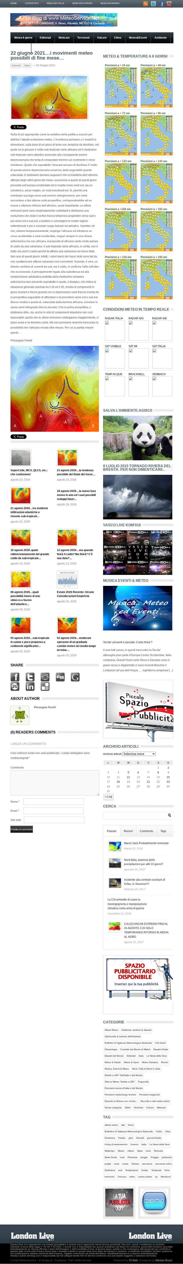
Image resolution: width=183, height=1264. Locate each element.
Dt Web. (134, 1260)
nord (122, 1157)
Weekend (166, 1176)
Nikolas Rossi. (164, 1260)
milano (130, 1151)
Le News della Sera (157, 1056)
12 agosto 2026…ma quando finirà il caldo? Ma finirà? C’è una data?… (75, 554)
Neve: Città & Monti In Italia (146, 1069)
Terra (166, 1170)
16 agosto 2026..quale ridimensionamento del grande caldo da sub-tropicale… (29, 554)
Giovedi (140, 1138)
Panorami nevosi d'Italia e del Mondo (124, 1088)
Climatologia (111, 1049)
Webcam (64, 37)
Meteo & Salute (113, 1062)
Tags (163, 831)
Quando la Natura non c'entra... (121, 1101)
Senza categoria (113, 1107)
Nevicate (158, 1151)
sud (120, 1170)
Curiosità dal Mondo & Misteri (135, 1049)
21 (148, 781)
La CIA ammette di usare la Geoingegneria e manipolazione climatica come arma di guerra (127, 904)
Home (13, 3)
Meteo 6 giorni (23, 37)
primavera (167, 1157)
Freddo (121, 1138)
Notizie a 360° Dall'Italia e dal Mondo (124, 1075)
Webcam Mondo (110, 3)
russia (125, 1164)
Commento (17, 767)
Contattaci (32, 3)
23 (168, 781)
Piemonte (132, 1157)
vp (156, 1176)
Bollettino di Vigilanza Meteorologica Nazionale (129, 1131)
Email (14, 810)
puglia (108, 1164)
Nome (15, 801)
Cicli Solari (160, 1043)
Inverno (134, 1144)
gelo (131, 1138)
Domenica (110, 1138)
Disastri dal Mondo (114, 1056)
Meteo (121, 1151)
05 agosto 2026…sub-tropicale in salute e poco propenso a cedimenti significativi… (29, 642)
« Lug (108, 796)
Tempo (144, 1170)
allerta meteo (111, 1125)
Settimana (110, 1170)
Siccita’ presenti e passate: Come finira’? (127, 642)
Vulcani (101, 37)
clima (167, 1131)
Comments (146, 831)
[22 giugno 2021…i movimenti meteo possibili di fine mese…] (49, 118)
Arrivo (131, 1125)
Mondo (164, 1062)
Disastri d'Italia (160, 1049)
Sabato (135, 1164)
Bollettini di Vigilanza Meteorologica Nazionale (128, 1043)
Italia (141, 1056)
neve (148, 1151)
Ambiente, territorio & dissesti (136, 1030)
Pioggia (155, 1157)
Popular (111, 831)
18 (118, 781)
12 (128, 777)
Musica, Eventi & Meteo (117, 1069)
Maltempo (110, 1151)
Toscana (122, 1176)
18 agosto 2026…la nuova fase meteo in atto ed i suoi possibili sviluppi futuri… (76, 495)
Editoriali (45, 37)
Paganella (143, 1081)
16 (168, 777)
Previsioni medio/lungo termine (120, 1094)
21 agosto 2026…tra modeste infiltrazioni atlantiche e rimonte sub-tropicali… (29, 512)
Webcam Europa (82, 3)
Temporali (156, 1170)
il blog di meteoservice (116, 1144)
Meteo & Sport (131, 1062)
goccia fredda (154, 1138)
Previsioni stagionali (149, 1094)
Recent (128, 831)
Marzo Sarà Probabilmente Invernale (146, 843)
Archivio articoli (112, 754)
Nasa (140, 1151)
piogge (144, 1157)
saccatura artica (163, 1164)
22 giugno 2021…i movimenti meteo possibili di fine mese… (51, 55)
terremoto (109, 1176)
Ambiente (160, 37)
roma (116, 1164)
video (132, 1176)
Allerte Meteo (111, 1030)
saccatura (147, 1164)
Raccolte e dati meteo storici (155, 1101)
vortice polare (145, 1176)
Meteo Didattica (150, 1062)
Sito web (15, 820)
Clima (117, 37)
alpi (123, 1125)
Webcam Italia (55, 3)
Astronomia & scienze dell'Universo (123, 1036)
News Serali (111, 1157)
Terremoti (83, 37)
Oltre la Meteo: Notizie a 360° (120, 1081)
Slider (27, 65)
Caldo (159, 1131)
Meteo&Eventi (138, 37)
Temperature (131, 1170)
